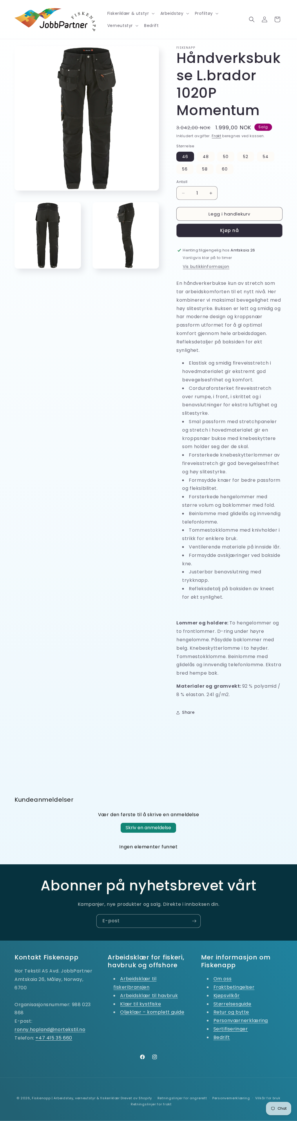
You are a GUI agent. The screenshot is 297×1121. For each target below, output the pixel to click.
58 (205, 169)
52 (245, 157)
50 (226, 157)
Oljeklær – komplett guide (152, 1012)
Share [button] (188, 712)
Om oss (222, 978)
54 (266, 157)
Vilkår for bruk (267, 1098)
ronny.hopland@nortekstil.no (50, 1029)
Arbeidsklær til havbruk (149, 995)
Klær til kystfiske (140, 1004)
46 (185, 157)
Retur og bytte (231, 1012)
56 (185, 169)
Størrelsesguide (232, 1004)
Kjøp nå (229, 230)
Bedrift (221, 1037)
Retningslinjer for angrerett (182, 1098)
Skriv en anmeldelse (148, 827)
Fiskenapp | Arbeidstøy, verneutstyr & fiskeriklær (75, 1098)
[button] (130, 13)
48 (206, 157)
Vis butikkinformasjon (206, 266)
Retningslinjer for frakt (151, 1104)
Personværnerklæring (240, 1020)
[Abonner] (194, 921)
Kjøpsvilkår (226, 995)
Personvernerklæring (231, 1098)
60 (225, 169)
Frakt (216, 135)
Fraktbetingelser (234, 987)
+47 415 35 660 (53, 1038)
